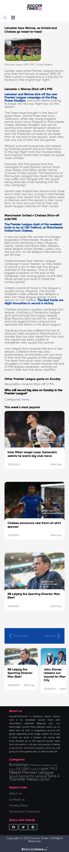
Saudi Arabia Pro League (28, 776)
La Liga (22, 768)
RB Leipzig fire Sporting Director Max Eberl (20, 673)
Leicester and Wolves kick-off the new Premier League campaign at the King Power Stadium (31, 97)
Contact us (17, 799)
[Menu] (13, 17)
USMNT (44, 780)
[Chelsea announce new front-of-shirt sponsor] (34, 515)
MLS (54, 768)
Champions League (40, 765)
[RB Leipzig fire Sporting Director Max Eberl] (34, 586)
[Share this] (13, 827)
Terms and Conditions (24, 811)
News (25, 399)
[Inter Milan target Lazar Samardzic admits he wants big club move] (34, 444)
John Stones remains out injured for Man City (55, 675)
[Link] (34, 7)
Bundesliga (18, 764)
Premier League (38, 772)
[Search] (5, 17)
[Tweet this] (23, 827)
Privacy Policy (18, 805)
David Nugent (44, 64)
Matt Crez (29, 685)
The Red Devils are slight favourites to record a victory (34, 302)
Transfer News (23, 779)
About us (15, 793)
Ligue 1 (44, 768)
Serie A (54, 776)
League (34, 769)
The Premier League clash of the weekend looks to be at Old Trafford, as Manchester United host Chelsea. (34, 227)
